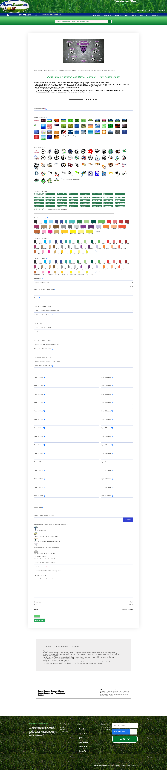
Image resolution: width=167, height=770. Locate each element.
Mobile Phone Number (43, 567)
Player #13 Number (107, 478)
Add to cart (39, 620)
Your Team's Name (42, 108)
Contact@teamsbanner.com (51, 14)
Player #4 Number (106, 402)
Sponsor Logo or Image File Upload (44, 515)
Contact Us (154, 15)
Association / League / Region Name (44, 289)
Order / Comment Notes (40, 575)
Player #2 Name (39, 385)
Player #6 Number (106, 419)
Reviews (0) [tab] (75, 646)
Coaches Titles (38, 323)
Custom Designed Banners (50, 70)
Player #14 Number (107, 487)
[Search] (109, 21)
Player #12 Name (39, 470)
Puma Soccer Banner (121, 694)
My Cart (151, 10)
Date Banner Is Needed (40, 556)
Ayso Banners (108, 693)
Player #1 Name (39, 377)
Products (106, 15)
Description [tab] (47, 646)
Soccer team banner (106, 695)
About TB (142, 15)
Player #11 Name (39, 462)
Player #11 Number (107, 462)
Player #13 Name (39, 478)
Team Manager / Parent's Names (43, 365)
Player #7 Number (106, 428)
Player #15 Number (107, 495)
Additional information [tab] (61, 646)
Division (37, 298)
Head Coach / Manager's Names (43, 315)
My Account (141, 10)
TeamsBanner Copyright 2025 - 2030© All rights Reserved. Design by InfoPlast (115, 765)
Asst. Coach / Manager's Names (43, 348)
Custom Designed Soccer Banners (67, 70)
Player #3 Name (39, 394)
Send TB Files (129, 15)
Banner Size (40, 278)
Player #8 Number (106, 436)
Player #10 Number (107, 453)
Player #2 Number (106, 385)
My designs (161, 10)
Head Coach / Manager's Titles (42, 306)
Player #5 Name (39, 411)
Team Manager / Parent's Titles (42, 357)
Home (35, 70)
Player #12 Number (107, 470)
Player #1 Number (106, 377)
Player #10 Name (39, 453)
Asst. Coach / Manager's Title (43, 340)
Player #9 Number (106, 445)
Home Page (96, 15)
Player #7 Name (39, 428)
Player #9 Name (39, 445)
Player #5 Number (106, 411)
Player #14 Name (39, 487)
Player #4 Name (39, 402)
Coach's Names (39, 332)
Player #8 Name (39, 436)
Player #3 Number (106, 394)
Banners (40, 70)
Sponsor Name (38, 507)
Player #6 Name (39, 419)
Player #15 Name (39, 495)
